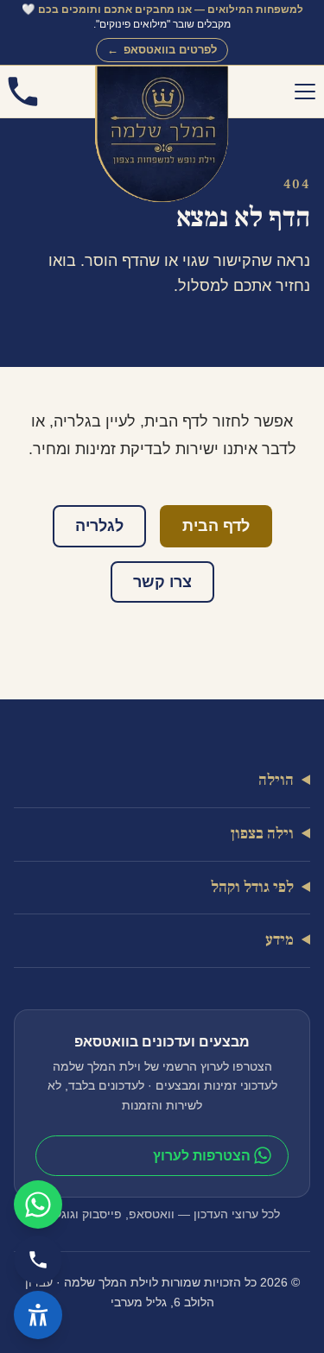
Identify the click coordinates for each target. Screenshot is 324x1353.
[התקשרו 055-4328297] (23, 92)
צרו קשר (162, 582)
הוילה (276, 780)
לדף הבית (216, 525)
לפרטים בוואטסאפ (162, 49)
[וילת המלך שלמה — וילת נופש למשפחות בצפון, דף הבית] (162, 91)
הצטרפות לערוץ (202, 1155)
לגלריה (99, 525)
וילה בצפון (262, 834)
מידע (279, 941)
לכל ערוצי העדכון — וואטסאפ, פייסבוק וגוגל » (162, 1214)
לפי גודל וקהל (252, 887)
